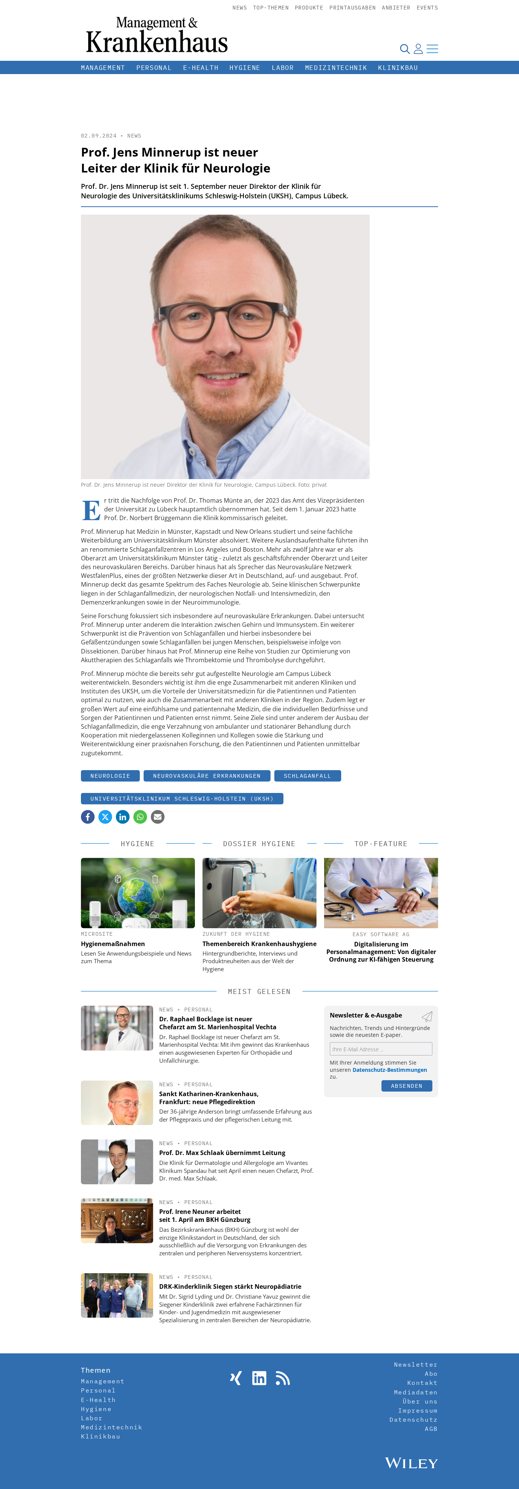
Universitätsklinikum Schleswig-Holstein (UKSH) (182, 798)
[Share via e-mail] (158, 817)
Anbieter (396, 7)
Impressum (418, 1410)
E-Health (201, 67)
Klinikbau (398, 67)
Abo (431, 1373)
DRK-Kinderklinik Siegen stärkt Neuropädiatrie (230, 1286)
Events (427, 7)
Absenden (407, 1085)
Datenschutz (413, 1419)
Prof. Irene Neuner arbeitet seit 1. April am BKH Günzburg (204, 1215)
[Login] (418, 49)
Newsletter (416, 1364)
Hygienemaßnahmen (113, 944)
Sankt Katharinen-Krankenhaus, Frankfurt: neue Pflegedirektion (209, 1098)
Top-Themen (271, 7)
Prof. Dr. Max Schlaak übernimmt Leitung (222, 1153)
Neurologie (110, 775)
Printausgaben (352, 7)
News (240, 7)
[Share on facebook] (88, 817)
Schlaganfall (308, 775)
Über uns (420, 1401)
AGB (431, 1428)
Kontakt (422, 1382)
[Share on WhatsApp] (140, 817)
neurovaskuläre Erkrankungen (207, 775)
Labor (283, 67)
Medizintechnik (336, 67)
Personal (154, 67)
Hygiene (245, 67)
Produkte (309, 7)
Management (103, 67)
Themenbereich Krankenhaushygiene (259, 944)
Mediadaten (416, 1392)
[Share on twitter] (105, 817)
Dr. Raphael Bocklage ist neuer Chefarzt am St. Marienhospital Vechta (218, 1023)
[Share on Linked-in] (123, 817)
